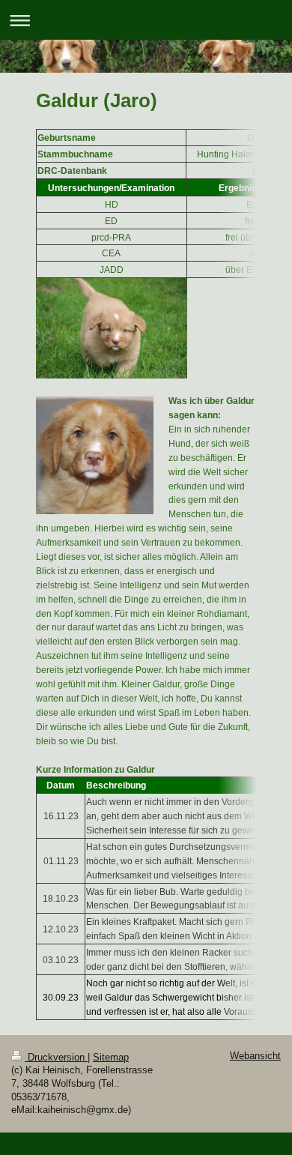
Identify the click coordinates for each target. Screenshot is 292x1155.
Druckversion (56, 1057)
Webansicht (255, 1056)
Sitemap (111, 1057)
